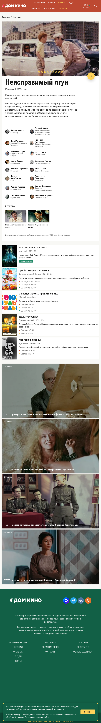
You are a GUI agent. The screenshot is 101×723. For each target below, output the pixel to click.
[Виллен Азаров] (7, 131)
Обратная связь (50, 647)
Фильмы (61, 3)
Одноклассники (82, 652)
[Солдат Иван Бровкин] (50, 501)
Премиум (63, 9)
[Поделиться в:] (91, 76)
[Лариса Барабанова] (7, 178)
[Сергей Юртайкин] (7, 197)
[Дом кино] (14, 6)
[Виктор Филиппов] (32, 188)
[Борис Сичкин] (7, 162)
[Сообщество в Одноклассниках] (88, 600)
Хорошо (88, 712)
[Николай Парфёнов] (7, 170)
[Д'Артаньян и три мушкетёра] (50, 446)
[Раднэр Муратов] (7, 188)
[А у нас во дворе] (50, 557)
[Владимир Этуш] (7, 153)
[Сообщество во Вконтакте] (81, 600)
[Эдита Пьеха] (32, 153)
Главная (6, 17)
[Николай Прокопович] (32, 143)
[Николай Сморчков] (32, 197)
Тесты (18, 661)
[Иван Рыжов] (32, 170)
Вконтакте (83, 647)
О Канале (50, 642)
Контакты (50, 652)
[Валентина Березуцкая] (32, 178)
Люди (70, 3)
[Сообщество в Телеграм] (73, 600)
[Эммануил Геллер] (32, 162)
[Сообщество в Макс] (66, 600)
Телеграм (82, 642)
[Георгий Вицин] (32, 131)
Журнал (51, 3)
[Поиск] (95, 6)
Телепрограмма (38, 3)
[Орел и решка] (50, 391)
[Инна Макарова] (7, 143)
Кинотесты (36, 9)
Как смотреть (50, 9)
